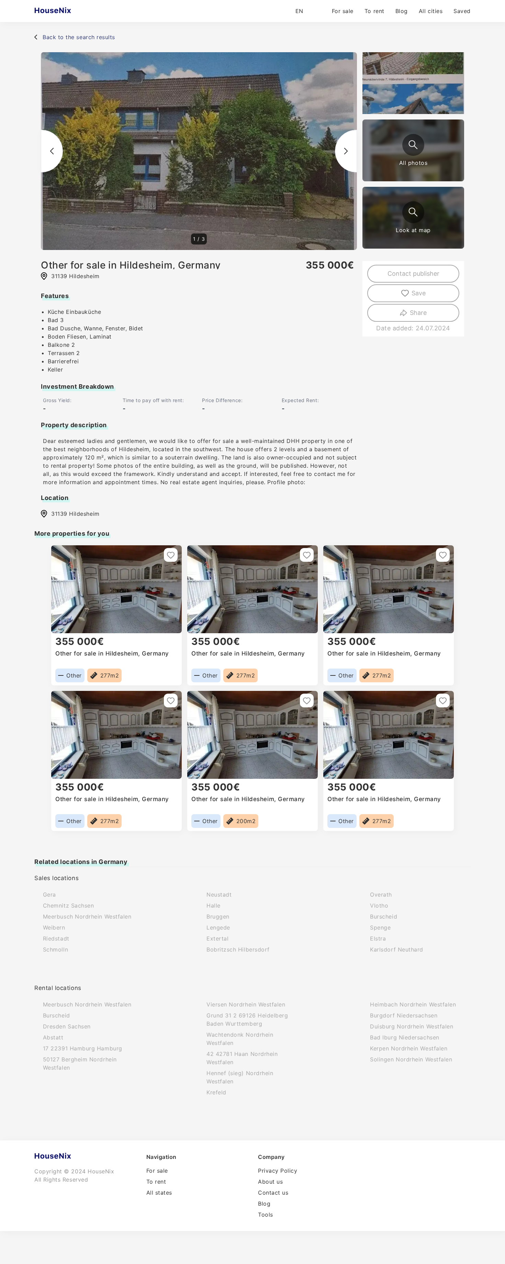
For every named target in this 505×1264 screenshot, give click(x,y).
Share (418, 312)
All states (159, 1192)
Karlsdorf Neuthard (396, 949)
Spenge (380, 927)
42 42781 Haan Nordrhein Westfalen (242, 1058)
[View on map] (413, 212)
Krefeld (216, 1092)
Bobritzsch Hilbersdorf (238, 949)
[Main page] (66, 10)
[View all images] (413, 145)
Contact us (273, 1192)
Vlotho (379, 905)
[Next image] (346, 151)
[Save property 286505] (307, 700)
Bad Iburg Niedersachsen (404, 1037)
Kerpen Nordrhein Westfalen (408, 1048)
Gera (49, 894)
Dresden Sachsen (67, 1026)
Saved (462, 11)
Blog (401, 11)
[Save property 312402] (443, 555)
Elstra (378, 938)
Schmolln (55, 949)
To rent (374, 11)
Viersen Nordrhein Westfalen (245, 1004)
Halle (213, 905)
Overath (381, 894)
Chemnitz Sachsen (68, 905)
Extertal (217, 938)
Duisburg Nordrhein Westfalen (411, 1026)
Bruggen (217, 916)
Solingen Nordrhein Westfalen (411, 1059)
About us (270, 1181)
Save (419, 293)
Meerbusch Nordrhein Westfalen (87, 916)
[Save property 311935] (307, 555)
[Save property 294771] (171, 555)
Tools (265, 1214)
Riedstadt (56, 938)
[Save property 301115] (171, 700)
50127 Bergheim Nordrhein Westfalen (80, 1063)
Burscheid (383, 916)
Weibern (54, 927)
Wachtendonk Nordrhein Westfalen (239, 1038)
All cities (430, 11)
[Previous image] (52, 151)
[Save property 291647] (443, 700)
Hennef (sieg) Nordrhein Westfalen (239, 1077)
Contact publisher (413, 273)
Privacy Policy (278, 1170)
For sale (343, 11)
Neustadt (219, 894)
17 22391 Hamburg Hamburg (82, 1048)
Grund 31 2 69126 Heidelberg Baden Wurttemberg (247, 1019)
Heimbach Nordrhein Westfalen (413, 1004)
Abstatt (53, 1037)
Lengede (218, 927)
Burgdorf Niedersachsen (403, 1015)
